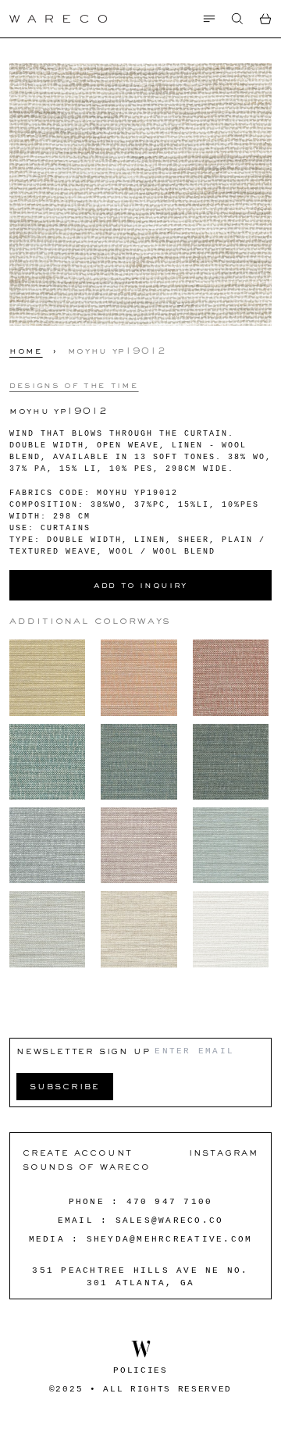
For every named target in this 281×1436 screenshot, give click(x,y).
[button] (237, 18)
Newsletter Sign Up (83, 1051)
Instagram (223, 1152)
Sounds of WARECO (87, 1166)
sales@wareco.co (170, 1220)
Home (26, 350)
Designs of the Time (73, 384)
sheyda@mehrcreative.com (170, 1239)
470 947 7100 (169, 1201)
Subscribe (65, 1086)
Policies (140, 1370)
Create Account (78, 1152)
